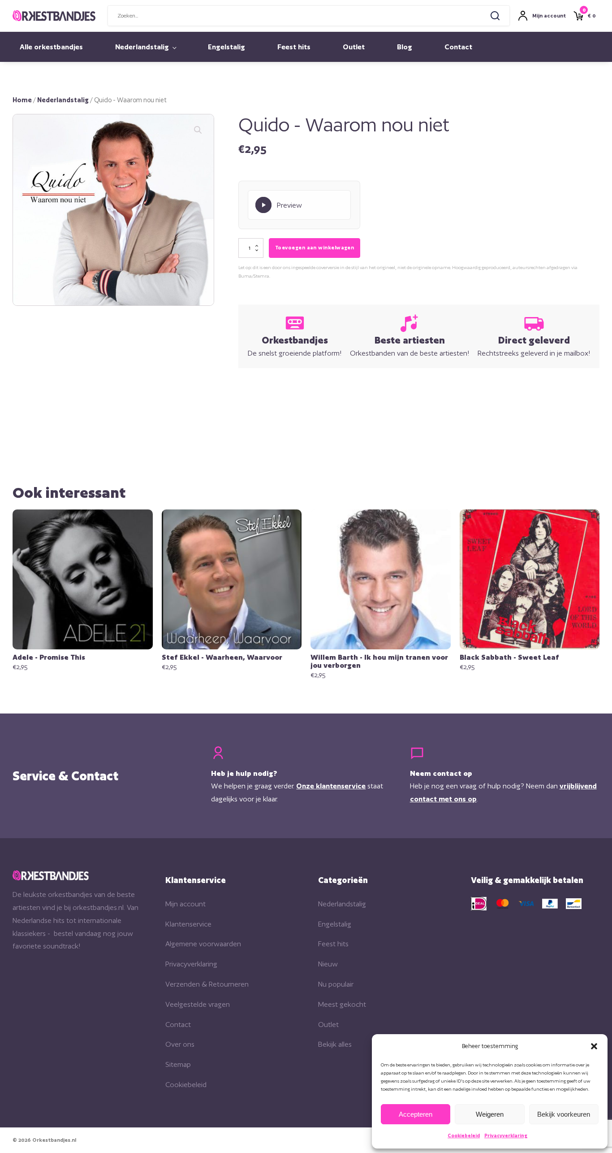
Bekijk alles (335, 1044)
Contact (458, 47)
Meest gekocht (342, 1004)
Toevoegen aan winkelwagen (314, 247)
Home (22, 100)
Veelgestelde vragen (197, 1004)
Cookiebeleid (464, 1135)
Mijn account (185, 904)
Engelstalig (226, 47)
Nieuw (328, 964)
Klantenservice (188, 924)
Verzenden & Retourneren (207, 984)
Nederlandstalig (142, 47)
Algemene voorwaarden (203, 944)
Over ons (179, 1044)
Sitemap (178, 1064)
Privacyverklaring (505, 1135)
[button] (594, 1046)
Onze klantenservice (331, 786)
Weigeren (490, 1114)
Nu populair (335, 984)
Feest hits (293, 47)
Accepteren (415, 1114)
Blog (404, 47)
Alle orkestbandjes (51, 47)
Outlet (354, 47)
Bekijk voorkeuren (563, 1114)
